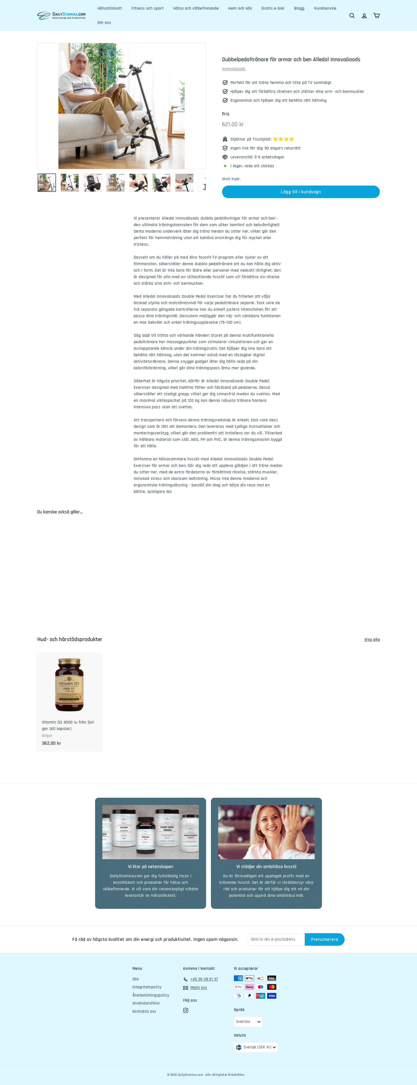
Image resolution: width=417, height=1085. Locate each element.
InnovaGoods (234, 69)
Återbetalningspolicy (150, 995)
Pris (226, 114)
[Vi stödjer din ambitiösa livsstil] (266, 832)
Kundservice (325, 8)
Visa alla (372, 639)
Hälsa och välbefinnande (196, 8)
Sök (135, 979)
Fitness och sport (148, 8)
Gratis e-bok (273, 8)
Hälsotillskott (109, 8)
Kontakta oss (144, 1011)
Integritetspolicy (147, 987)
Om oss (104, 22)
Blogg (299, 8)
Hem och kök (240, 8)
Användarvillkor (146, 1003)
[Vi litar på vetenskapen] (150, 832)
